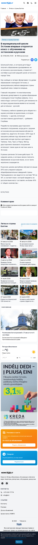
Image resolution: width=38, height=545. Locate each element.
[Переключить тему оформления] (31, 3)
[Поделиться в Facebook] (32, 59)
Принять (19, 542)
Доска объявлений (7, 510)
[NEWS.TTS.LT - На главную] (7, 3)
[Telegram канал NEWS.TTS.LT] (2, 483)
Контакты (4, 503)
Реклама (3, 507)
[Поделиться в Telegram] (35, 59)
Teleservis (23, 521)
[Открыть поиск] (24, 3)
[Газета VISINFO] (28, 3)
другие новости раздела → (29, 225)
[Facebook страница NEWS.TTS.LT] (6, 483)
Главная (3, 8)
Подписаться (19, 462)
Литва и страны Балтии (16, 8)
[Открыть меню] (35, 3)
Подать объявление (19, 445)
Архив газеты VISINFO (8, 514)
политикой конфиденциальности (15, 537)
